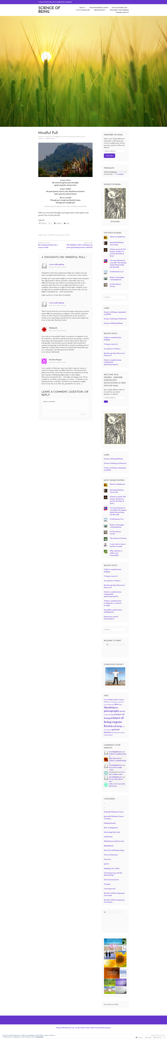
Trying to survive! (111, 344)
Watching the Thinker (119, 10)
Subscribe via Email (113, 135)
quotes (106, 864)
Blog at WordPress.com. (65, 1028)
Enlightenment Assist (99, 7)
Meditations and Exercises (114, 841)
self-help (117, 726)
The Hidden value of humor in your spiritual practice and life (79, 245)
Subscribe (109, 156)
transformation (108, 735)
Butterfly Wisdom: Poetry (114, 812)
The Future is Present (118, 538)
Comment (83, 414)
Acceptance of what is (112, 349)
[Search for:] (115, 297)
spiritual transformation (118, 732)
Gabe (111, 784)
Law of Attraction (109, 704)
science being (108, 714)
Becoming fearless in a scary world (48, 245)
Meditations (99, 10)
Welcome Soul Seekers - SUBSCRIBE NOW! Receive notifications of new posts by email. (115, 380)
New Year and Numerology (114, 850)
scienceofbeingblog (56, 264)
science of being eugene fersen (114, 722)
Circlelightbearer (56, 136)
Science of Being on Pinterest (115, 319)
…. (104, 803)
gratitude (121, 702)
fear (110, 702)
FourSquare (115, 702)
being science (113, 699)
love (117, 704)
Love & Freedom (82, 10)
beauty (45, 235)
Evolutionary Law (119, 7)
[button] (113, 944)
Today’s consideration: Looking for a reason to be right (113, 603)
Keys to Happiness (111, 828)
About (82, 7)
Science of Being (49, 10)
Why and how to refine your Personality (116, 553)
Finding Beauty (122, 12)
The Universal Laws (111, 880)
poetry (68, 235)
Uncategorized (109, 889)
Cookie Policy (39, 1037)
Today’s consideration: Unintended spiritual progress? (112, 362)
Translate (120, 174)
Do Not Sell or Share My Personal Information (93, 1028)
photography (60, 235)
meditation (108, 837)
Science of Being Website (113, 323)
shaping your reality (112, 868)
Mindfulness (52, 235)
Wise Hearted (114, 758)
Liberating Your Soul (112, 832)
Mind (120, 704)
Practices (107, 859)
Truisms (107, 884)
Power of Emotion (111, 855)
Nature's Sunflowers (117, 237)
